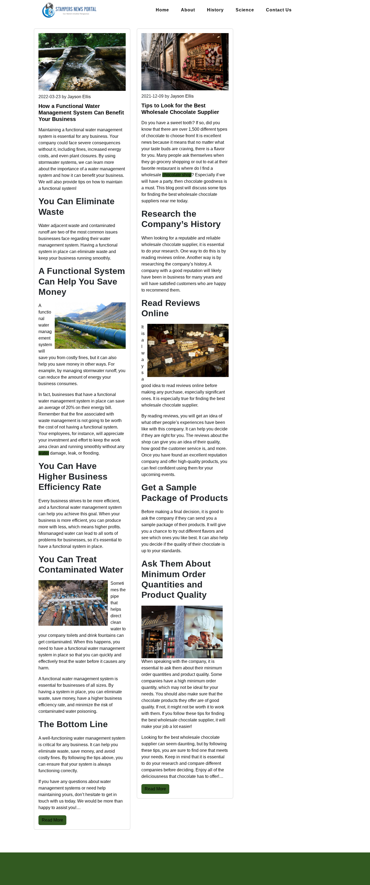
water (43, 453)
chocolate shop (177, 174)
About (188, 10)
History (215, 10)
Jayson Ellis (79, 96)
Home (162, 10)
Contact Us (279, 10)
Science (245, 10)
